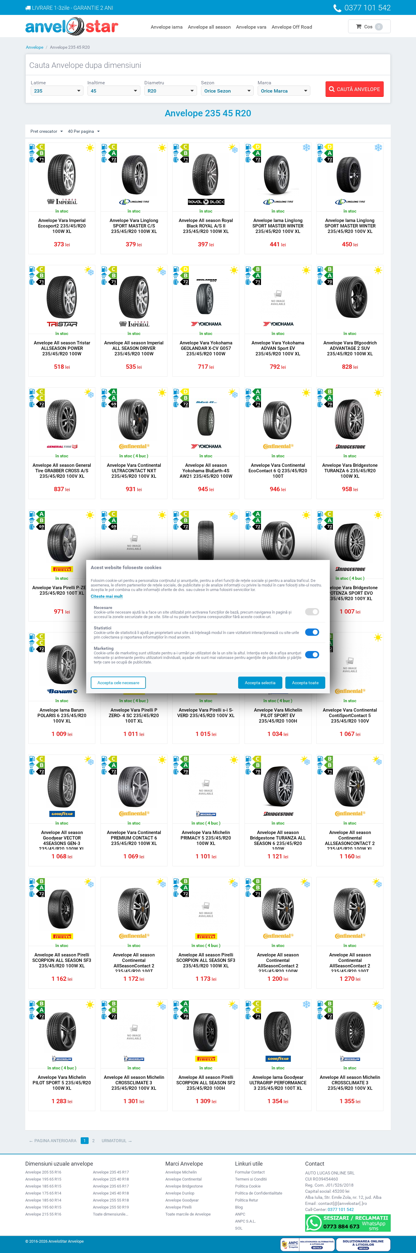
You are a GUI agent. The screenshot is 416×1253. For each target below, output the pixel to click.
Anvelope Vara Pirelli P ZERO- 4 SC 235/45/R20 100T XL (134, 715)
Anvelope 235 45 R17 (111, 1172)
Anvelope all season (209, 27)
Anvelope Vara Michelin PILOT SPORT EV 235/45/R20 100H (278, 715)
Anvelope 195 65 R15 (43, 1179)
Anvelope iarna (167, 27)
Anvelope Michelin (181, 1172)
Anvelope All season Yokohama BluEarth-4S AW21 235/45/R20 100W (206, 471)
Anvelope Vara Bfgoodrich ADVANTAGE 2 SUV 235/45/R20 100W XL (350, 348)
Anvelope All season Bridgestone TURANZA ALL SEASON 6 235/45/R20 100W (278, 841)
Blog (239, 1207)
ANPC (240, 1214)
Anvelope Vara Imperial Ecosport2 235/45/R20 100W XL (62, 226)
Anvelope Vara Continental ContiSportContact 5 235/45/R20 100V (350, 715)
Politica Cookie (248, 1186)
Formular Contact (250, 1172)
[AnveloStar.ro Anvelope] (71, 25)
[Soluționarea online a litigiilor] (363, 1244)
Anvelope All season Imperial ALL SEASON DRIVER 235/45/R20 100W (134, 348)
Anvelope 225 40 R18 (111, 1179)
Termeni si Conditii (251, 1179)
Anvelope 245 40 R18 (111, 1193)
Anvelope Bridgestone (184, 1186)
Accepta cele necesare (118, 682)
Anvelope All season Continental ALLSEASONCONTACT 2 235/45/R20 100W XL (350, 841)
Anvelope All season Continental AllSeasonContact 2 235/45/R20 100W (278, 963)
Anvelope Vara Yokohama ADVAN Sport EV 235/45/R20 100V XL (278, 348)
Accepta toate (305, 682)
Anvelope (34, 47)
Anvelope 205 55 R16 (43, 1172)
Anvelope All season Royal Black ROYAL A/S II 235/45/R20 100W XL (206, 226)
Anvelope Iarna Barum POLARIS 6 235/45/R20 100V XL (61, 715)
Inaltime (96, 83)
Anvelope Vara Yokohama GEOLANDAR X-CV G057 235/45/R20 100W (206, 348)
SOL (238, 1228)
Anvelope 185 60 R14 (43, 1200)
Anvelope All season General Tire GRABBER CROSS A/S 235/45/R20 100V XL (62, 471)
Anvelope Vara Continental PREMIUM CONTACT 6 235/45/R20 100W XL (134, 838)
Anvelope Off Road (292, 27)
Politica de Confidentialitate (258, 1193)
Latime (38, 83)
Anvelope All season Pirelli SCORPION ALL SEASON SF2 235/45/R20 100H (205, 1083)
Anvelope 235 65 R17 (111, 1186)
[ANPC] (307, 1244)
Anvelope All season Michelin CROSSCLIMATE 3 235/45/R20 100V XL (134, 1083)
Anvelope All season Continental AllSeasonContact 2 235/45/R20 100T (134, 963)
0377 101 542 (341, 1209)
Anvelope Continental (183, 1179)
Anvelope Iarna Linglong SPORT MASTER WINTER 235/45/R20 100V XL (277, 226)
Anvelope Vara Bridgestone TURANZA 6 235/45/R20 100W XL (350, 471)
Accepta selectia (260, 682)
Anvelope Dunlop (179, 1193)
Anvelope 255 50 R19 (111, 1207)
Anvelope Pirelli (178, 1207)
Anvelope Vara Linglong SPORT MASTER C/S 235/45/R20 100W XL (134, 226)
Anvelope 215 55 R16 (43, 1214)
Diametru (154, 83)
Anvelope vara (251, 27)
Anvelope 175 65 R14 (43, 1193)
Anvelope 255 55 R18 (111, 1200)
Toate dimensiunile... (110, 1214)
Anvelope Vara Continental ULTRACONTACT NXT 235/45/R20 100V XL (134, 471)
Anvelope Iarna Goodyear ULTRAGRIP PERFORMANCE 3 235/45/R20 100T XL (277, 1083)
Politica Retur (246, 1200)
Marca (264, 83)
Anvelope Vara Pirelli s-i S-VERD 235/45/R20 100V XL (205, 712)
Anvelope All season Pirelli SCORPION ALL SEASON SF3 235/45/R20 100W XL (61, 960)
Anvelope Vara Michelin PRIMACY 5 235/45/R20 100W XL (206, 838)
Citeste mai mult (107, 596)
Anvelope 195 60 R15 (43, 1207)
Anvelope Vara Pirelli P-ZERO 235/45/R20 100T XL (62, 590)
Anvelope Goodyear (182, 1200)
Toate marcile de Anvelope (188, 1214)
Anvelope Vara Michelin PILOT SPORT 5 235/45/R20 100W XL (62, 1083)
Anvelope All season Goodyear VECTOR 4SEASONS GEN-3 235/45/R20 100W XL (62, 841)
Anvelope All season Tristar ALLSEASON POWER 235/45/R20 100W (62, 348)
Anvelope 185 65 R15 (43, 1186)
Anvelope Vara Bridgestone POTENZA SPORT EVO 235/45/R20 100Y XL (350, 593)
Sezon (207, 83)
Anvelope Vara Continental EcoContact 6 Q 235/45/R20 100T (278, 471)
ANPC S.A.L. (245, 1221)
